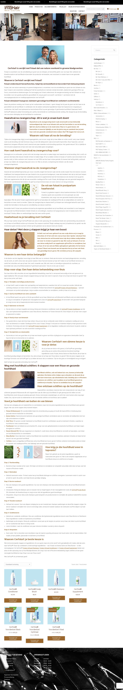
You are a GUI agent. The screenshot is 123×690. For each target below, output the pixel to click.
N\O (95, 138)
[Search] (103, 9)
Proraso (96, 229)
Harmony (100, 173)
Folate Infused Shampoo (31, 548)
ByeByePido (99, 182)
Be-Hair (96, 68)
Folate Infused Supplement (68, 548)
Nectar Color (99, 185)
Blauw (97, 232)
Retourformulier (8, 684)
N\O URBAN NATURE (102, 152)
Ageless (100, 168)
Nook (95, 158)
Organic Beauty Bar (101, 224)
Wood (97, 243)
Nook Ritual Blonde (101, 212)
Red (97, 238)
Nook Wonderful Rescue (103, 221)
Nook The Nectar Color (102, 218)
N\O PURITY (99, 144)
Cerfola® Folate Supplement (37, 326)
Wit (97, 240)
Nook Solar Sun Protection (103, 215)
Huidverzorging (100, 119)
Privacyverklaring (9, 677)
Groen (97, 235)
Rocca (97, 121)
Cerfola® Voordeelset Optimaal (35, 629)
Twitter (6, 682)
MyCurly (100, 176)
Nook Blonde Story (101, 190)
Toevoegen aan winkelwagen (13, 600)
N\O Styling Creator (101, 149)
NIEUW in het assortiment (101, 155)
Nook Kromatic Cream (102, 204)
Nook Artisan (99, 187)
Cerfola (96, 88)
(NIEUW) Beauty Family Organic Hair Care (105, 162)
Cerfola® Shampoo (56, 589)
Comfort (100, 171)
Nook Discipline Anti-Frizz (103, 199)
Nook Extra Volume (101, 201)
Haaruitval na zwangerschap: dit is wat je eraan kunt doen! (36, 118)
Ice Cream (99, 105)
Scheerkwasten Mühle (102, 127)
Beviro (96, 85)
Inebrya (96, 99)
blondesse (99, 102)
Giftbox (96, 96)
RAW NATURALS (98, 246)
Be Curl (98, 71)
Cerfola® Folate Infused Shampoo (66, 288)
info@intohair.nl (10, 670)
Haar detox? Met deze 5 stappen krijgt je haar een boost (35, 229)
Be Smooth (99, 74)
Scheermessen (100, 130)
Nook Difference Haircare (103, 196)
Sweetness (101, 179)
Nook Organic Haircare (102, 210)
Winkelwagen (113, 9)
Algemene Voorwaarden (11, 675)
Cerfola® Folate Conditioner (71, 309)
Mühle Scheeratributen (100, 113)
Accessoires (99, 116)
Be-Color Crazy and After (103, 80)
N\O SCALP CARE (101, 147)
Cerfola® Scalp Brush (54, 300)
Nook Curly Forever (101, 193)
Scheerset (99, 133)
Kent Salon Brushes (99, 108)
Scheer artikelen (100, 124)
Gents (95, 94)
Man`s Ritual (97, 110)
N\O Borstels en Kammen (103, 141)
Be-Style (98, 82)
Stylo (97, 135)
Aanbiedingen (98, 63)
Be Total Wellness (101, 77)
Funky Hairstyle (98, 91)
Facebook (7, 679)
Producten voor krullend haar (102, 226)
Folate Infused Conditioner (48, 548)
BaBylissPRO (97, 66)
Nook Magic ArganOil (102, 207)
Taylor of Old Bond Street (101, 249)
